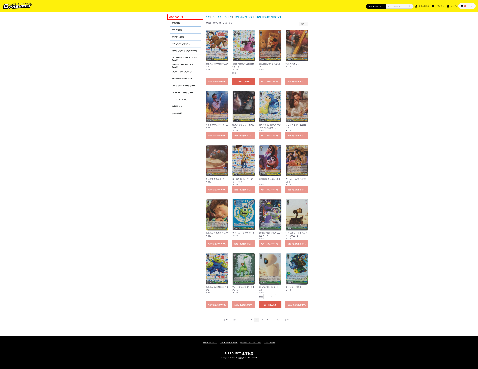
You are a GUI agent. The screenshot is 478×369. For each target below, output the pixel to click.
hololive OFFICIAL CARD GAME (183, 65)
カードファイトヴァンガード (185, 50)
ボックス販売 (178, 37)
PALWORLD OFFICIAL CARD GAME (184, 58)
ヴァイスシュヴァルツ (182, 71)
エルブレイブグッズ (181, 43)
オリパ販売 (177, 30)
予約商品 (176, 23)
